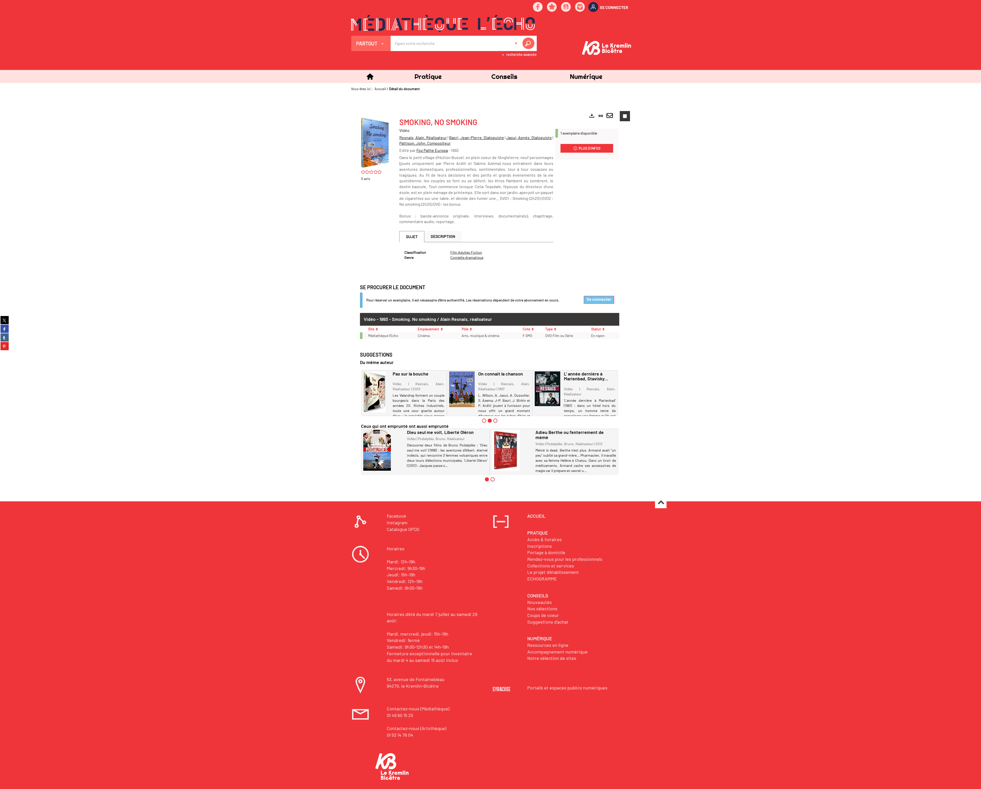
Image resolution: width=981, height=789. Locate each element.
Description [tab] (443, 236)
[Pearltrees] (552, 7)
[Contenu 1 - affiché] (487, 479)
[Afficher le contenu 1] (484, 421)
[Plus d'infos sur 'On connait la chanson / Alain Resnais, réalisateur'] (462, 389)
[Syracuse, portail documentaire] (443, 23)
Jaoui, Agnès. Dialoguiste (529, 137)
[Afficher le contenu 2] (493, 479)
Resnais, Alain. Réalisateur (423, 137)
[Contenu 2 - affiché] (490, 421)
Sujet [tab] (412, 236)
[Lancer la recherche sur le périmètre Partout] (529, 43)
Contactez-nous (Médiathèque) (418, 708)
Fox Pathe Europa (432, 150)
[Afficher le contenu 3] (495, 421)
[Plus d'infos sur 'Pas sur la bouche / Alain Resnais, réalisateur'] (376, 391)
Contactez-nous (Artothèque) (416, 728)
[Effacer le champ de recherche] (516, 43)
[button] (428, 76)
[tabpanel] (476, 255)
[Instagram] (580, 7)
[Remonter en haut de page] (661, 502)
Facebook (396, 516)
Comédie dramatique (466, 257)
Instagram (397, 522)
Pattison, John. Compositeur (425, 143)
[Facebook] (538, 7)
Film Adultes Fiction (466, 252)
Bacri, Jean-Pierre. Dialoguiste (476, 137)
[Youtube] (566, 7)
